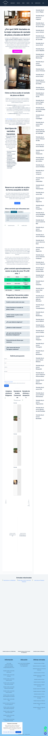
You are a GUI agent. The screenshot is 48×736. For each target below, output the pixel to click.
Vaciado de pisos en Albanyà (40, 235)
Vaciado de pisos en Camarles (40, 282)
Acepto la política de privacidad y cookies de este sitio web (15, 383)
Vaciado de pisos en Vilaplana (40, 337)
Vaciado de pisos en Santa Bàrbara (40, 359)
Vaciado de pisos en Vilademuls (40, 152)
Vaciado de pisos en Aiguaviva (40, 199)
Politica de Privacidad (8, 381)
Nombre (5, 358)
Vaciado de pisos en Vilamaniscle (40, 186)
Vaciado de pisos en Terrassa (40, 70)
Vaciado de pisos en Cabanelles (40, 179)
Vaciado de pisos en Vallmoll (40, 326)
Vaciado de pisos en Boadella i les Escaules (40, 214)
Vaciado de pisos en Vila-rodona (40, 290)
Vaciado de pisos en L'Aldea (40, 331)
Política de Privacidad (9, 666)
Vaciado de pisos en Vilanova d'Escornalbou (40, 374)
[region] (12, 728)
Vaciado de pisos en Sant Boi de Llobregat (40, 131)
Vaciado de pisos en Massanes (40, 229)
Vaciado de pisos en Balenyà (40, 88)
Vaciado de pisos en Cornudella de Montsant (40, 298)
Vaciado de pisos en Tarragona (40, 345)
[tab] (7, 212)
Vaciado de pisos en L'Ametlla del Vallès (40, 109)
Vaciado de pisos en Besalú (40, 145)
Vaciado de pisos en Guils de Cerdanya (40, 256)
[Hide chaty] (45, 733)
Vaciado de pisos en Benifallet (40, 416)
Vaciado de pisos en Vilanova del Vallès (40, 81)
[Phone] (45, 727)
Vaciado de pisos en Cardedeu (40, 63)
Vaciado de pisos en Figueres (40, 263)
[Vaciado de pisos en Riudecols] (39, 615)
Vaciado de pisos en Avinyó (40, 31)
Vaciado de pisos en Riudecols (38, 651)
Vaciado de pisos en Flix (40, 388)
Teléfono (5, 367)
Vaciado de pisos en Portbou (40, 165)
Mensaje (6, 371)
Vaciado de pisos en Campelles (40, 207)
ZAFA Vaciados (9, 118)
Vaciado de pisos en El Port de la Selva (40, 159)
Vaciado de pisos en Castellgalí (40, 116)
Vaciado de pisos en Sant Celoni (40, 124)
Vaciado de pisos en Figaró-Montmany (40, 56)
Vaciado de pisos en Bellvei (40, 320)
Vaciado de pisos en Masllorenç (40, 313)
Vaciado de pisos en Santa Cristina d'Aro (40, 269)
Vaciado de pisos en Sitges (40, 11)
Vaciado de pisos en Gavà (40, 44)
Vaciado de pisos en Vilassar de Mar (40, 138)
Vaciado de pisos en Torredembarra (40, 306)
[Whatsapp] (45, 730)
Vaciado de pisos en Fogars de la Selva (40, 102)
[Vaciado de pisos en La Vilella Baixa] (9, 615)
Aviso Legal (9, 663)
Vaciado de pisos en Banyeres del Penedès (40, 409)
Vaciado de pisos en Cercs (40, 75)
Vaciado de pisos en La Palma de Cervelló (40, 37)
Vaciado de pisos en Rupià (40, 276)
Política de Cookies (9, 664)
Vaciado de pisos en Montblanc (40, 352)
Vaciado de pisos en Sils (40, 193)
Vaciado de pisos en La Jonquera (40, 172)
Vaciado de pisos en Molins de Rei (40, 94)
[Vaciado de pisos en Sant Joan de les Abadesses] (24, 615)
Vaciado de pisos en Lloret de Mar (40, 221)
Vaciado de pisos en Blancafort (40, 381)
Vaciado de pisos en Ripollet (40, 49)
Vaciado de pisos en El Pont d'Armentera (40, 394)
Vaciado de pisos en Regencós (40, 249)
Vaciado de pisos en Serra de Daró (40, 242)
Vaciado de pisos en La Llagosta (40, 17)
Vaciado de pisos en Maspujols (40, 367)
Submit (6, 385)
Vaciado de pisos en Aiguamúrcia (40, 402)
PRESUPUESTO (17, 51)
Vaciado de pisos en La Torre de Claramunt (40, 24)
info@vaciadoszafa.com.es (8, 667)
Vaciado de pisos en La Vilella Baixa (9, 651)
